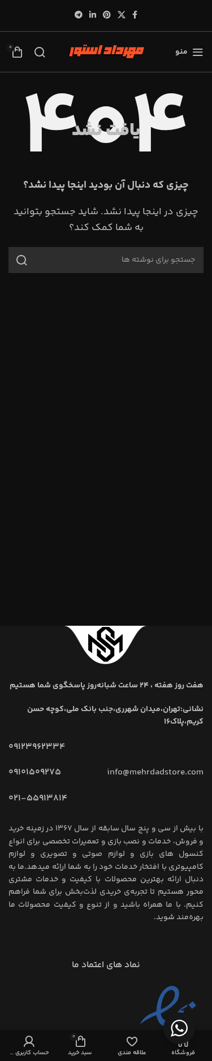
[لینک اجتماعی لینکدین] (92, 15)
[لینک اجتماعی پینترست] (106, 15)
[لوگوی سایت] (106, 52)
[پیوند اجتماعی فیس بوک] (135, 15)
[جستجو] (39, 52)
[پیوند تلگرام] (78, 15)
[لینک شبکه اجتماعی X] (121, 15)
